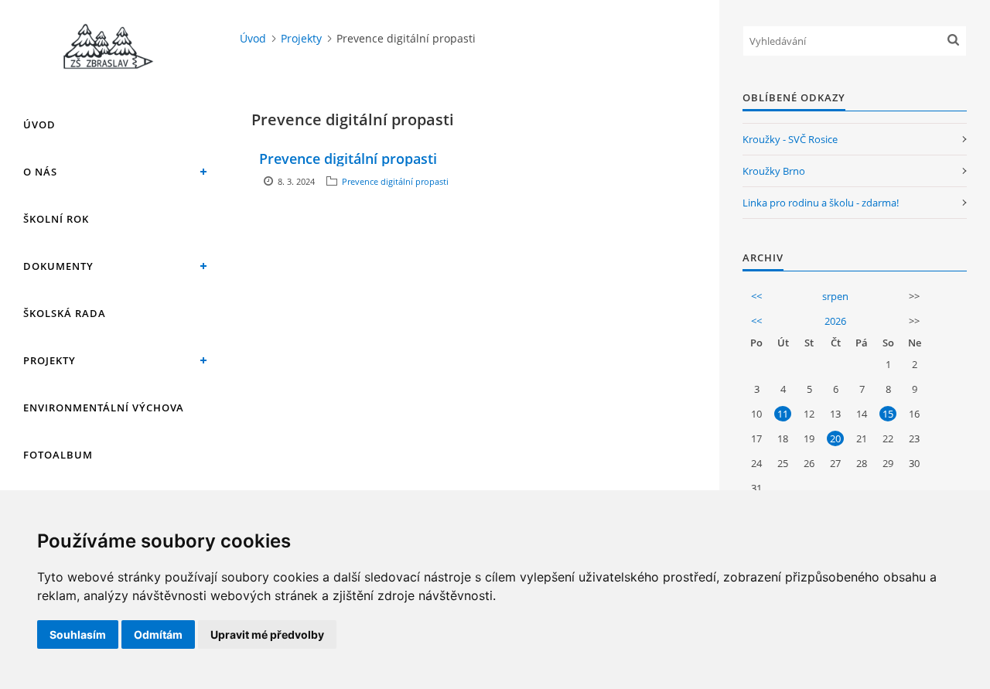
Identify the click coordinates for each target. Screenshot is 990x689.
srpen (835, 296)
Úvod (39, 124)
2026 (835, 321)
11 (782, 414)
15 (887, 414)
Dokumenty (58, 266)
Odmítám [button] (158, 634)
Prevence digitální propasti (348, 158)
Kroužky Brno (773, 171)
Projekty (49, 360)
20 (835, 438)
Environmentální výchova (103, 407)
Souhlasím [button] (78, 634)
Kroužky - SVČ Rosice (790, 139)
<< (756, 296)
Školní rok (56, 219)
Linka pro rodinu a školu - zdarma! (820, 203)
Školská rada (64, 313)
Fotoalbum (58, 455)
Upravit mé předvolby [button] (267, 634)
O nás (40, 172)
